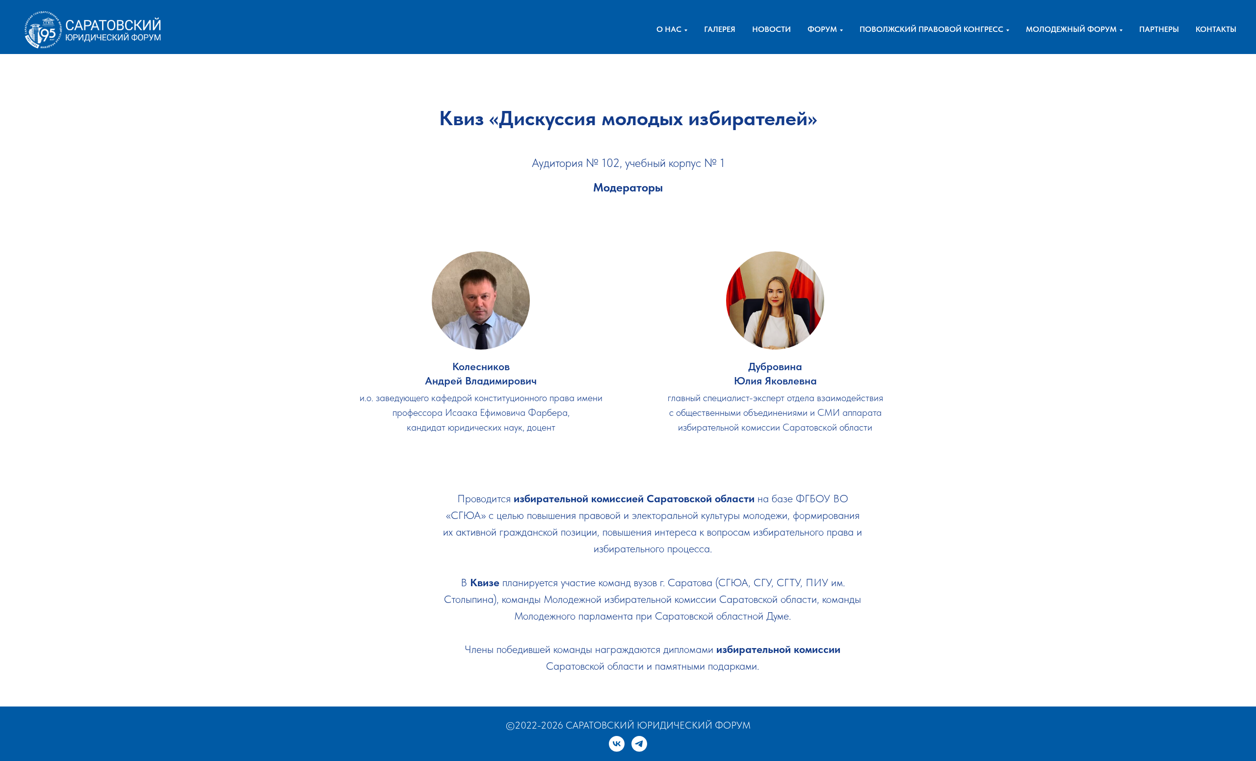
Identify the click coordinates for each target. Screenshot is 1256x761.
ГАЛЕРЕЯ (719, 29)
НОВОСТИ (771, 29)
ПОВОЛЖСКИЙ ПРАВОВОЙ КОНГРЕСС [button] (931, 29)
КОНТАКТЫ (1216, 29)
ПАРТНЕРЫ (1159, 29)
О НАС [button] (668, 29)
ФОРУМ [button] (822, 29)
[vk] (617, 744)
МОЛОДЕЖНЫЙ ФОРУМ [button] (1071, 29)
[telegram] (639, 744)
